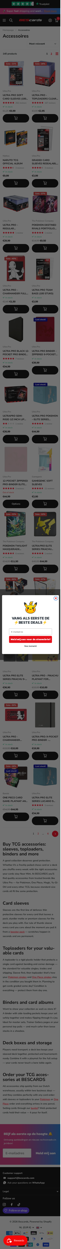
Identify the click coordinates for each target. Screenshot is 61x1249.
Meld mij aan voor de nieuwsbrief (29, 639)
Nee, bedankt (29, 645)
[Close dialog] (55, 598)
